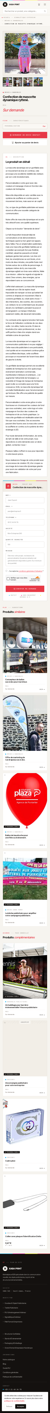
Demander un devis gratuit (26, 135)
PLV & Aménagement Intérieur (15, 1312)
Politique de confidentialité (12, 1377)
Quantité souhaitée (14, 539)
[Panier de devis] (39, 4)
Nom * (8, 495)
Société (9, 528)
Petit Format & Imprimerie (13, 1322)
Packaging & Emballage (13, 1343)
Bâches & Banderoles (13, 92)
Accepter (20, 1406)
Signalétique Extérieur (13, 1317)
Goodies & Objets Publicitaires (15, 1303)
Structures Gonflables (12, 1334)
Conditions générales (10, 1372)
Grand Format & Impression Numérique (18, 1348)
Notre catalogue (9, 1360)
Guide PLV (6, 1368)
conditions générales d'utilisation (30, 571)
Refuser (9, 1406)
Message (9, 551)
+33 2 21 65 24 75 (13, 1389)
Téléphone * (11, 517)
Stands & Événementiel (13, 1339)
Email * (9, 506)
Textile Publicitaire (11, 1308)
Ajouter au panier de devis (26, 142)
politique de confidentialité (14, 1401)
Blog (4, 1364)
